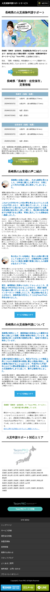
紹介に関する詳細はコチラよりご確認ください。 (22, 429)
